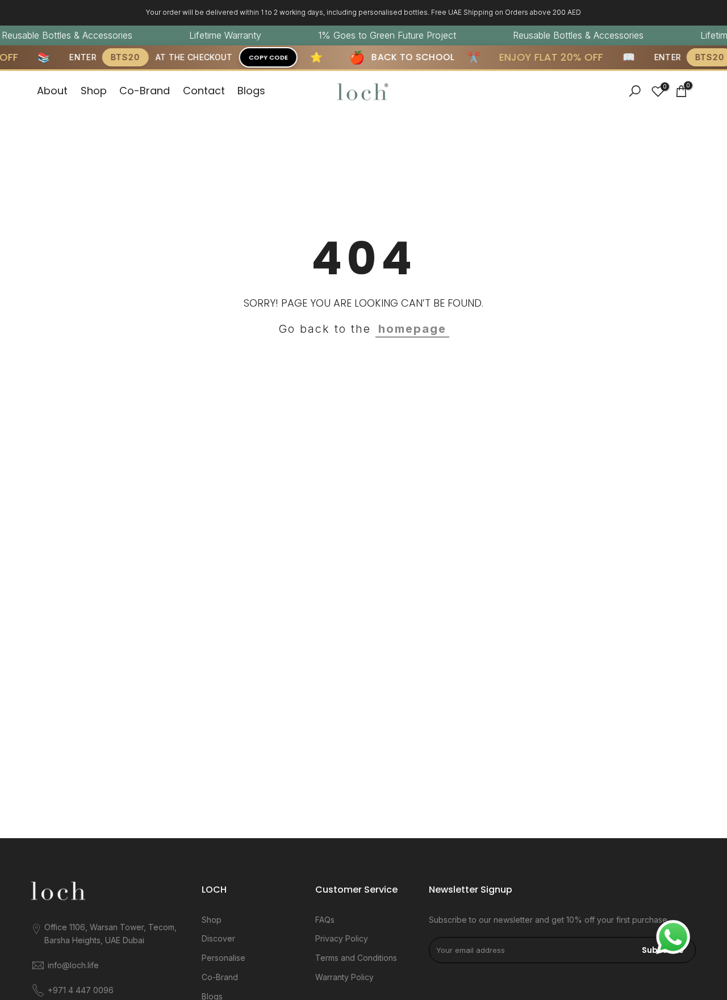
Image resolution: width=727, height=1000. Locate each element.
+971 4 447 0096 (81, 990)
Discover (218, 938)
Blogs (251, 90)
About (52, 90)
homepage (412, 329)
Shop (94, 90)
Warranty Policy (344, 977)
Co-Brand (144, 90)
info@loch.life (73, 965)
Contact (204, 90)
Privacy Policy (341, 938)
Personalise (223, 958)
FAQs (325, 919)
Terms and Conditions (356, 958)
